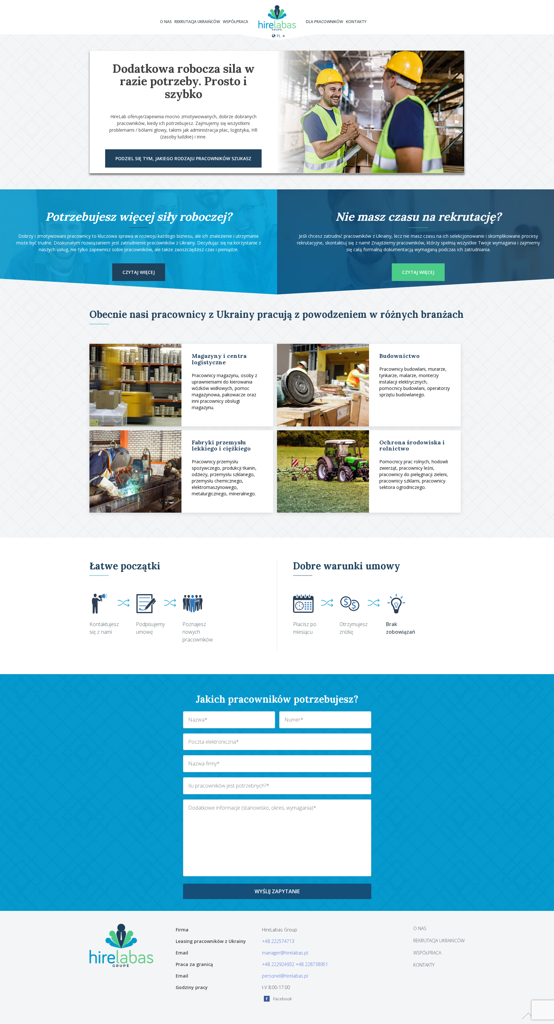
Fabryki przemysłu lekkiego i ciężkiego (221, 445)
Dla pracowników (324, 22)
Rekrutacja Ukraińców (197, 22)
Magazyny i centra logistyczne (219, 359)
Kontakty (356, 22)
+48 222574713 (278, 941)
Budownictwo (399, 355)
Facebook (282, 999)
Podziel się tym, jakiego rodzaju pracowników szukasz (183, 158)
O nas (166, 22)
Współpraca (235, 22)
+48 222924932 (278, 964)
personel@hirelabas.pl (285, 976)
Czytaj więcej (138, 272)
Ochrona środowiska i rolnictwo (412, 445)
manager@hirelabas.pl (285, 953)
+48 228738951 (312, 964)
